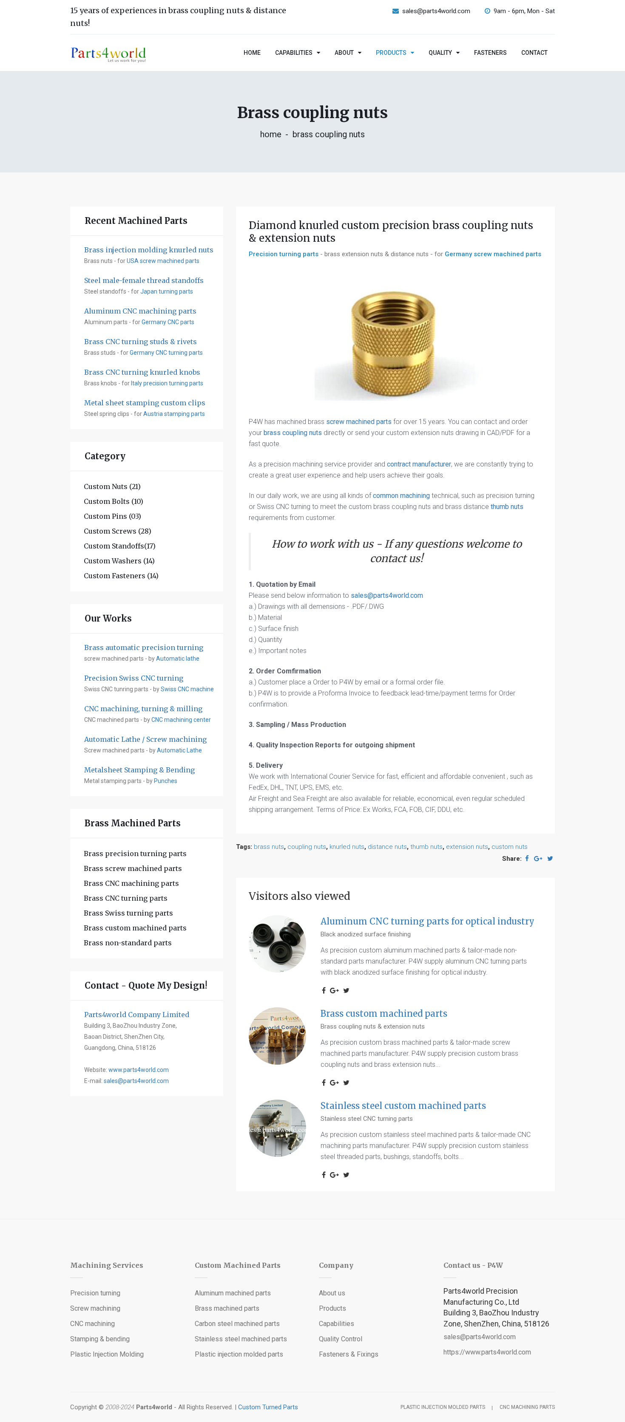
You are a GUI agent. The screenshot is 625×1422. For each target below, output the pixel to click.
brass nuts (269, 847)
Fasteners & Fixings (348, 1354)
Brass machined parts (227, 1308)
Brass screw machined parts (133, 868)
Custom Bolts (113, 501)
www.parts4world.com (138, 1069)
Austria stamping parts (174, 413)
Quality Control (340, 1339)
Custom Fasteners (121, 575)
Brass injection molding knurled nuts (148, 250)
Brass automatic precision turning (143, 647)
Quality (440, 52)
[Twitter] (550, 858)
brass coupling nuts (293, 433)
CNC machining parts (527, 1407)
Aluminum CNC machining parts (140, 311)
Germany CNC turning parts (166, 352)
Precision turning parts (283, 254)
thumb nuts (507, 507)
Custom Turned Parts (268, 1407)
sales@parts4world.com (436, 11)
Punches (165, 780)
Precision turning (95, 1293)
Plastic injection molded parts (239, 1354)
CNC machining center (181, 719)
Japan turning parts (166, 291)
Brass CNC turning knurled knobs (142, 372)
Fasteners (490, 52)
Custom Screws (117, 531)
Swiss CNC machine (187, 689)
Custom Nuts (112, 486)
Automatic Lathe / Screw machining (145, 739)
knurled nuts (347, 847)
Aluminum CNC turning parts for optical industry (427, 921)
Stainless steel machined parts (241, 1339)
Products (391, 52)
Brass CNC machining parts (131, 883)
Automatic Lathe (179, 750)
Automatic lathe (177, 658)
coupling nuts (306, 847)
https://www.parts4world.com (487, 1352)
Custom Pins (112, 516)
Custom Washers (119, 561)
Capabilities (293, 52)
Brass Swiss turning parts (128, 913)
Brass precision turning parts (135, 853)
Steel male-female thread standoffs (144, 280)
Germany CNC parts (168, 322)
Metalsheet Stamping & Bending (139, 770)
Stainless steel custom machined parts (403, 1105)
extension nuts (467, 847)
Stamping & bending (100, 1339)
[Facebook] (527, 858)
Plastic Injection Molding (107, 1354)
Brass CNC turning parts (126, 898)
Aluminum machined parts (233, 1293)
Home (252, 52)
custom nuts (509, 847)
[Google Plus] (538, 858)
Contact (534, 52)
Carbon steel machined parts (237, 1324)
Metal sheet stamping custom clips (144, 403)
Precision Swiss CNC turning (133, 678)
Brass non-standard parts (128, 943)
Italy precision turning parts (167, 383)
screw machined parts (359, 422)
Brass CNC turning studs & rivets (140, 341)
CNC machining (92, 1324)
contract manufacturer (419, 464)
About (344, 52)
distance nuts (387, 847)
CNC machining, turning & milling (143, 708)
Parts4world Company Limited (136, 1014)
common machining (401, 496)
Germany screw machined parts (493, 254)
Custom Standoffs (120, 546)
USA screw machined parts (163, 260)
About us (332, 1293)
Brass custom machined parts (135, 928)
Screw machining (95, 1308)
